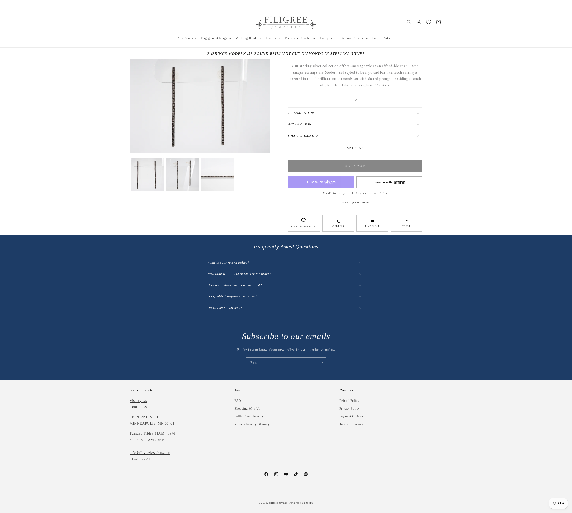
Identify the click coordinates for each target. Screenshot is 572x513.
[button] (215, 38)
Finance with (389, 182)
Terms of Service (351, 424)
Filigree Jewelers (279, 502)
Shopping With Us (247, 408)
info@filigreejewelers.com (150, 452)
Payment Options (351, 416)
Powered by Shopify (301, 502)
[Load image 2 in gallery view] (182, 174)
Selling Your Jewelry (248, 416)
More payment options (355, 202)
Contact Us (138, 407)
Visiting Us (138, 400)
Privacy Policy (349, 408)
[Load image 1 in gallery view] (147, 174)
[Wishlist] (428, 22)
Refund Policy (349, 400)
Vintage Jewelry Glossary (251, 424)
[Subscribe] (321, 362)
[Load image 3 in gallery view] (217, 174)
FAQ (237, 400)
